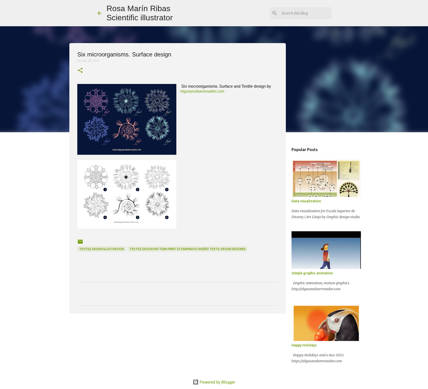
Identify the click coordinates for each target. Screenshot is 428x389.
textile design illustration (101, 249)
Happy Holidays (304, 345)
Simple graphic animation (312, 273)
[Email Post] (80, 243)
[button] (80, 70)
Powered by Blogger (217, 382)
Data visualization (306, 201)
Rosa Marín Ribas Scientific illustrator (140, 13)
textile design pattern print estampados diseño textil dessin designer (187, 249)
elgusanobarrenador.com (202, 91)
